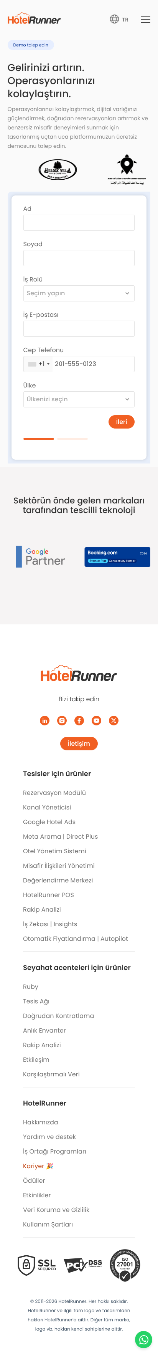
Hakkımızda (40, 1122)
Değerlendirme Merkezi (58, 880)
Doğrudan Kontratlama (58, 1015)
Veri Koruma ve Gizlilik (56, 1209)
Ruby (30, 986)
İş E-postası (41, 314)
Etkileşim (36, 1059)
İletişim (79, 743)
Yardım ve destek (49, 1136)
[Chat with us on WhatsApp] (143, 1339)
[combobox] (79, 293)
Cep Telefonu (43, 350)
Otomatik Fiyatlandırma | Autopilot (75, 938)
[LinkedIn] (44, 720)
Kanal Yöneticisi (47, 807)
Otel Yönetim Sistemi (54, 851)
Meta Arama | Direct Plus (60, 836)
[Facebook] (79, 720)
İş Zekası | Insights (50, 924)
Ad (27, 208)
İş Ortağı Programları (54, 1151)
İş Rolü (33, 279)
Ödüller (34, 1180)
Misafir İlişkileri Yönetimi (59, 865)
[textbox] (72, 293)
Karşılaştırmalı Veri (51, 1074)
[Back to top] (143, 1318)
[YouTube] (96, 720)
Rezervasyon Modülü (54, 792)
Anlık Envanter (44, 1030)
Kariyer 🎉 (38, 1166)
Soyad (33, 244)
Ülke (29, 385)
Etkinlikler (37, 1195)
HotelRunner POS (48, 895)
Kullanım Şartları (48, 1224)
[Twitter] (113, 720)
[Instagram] (62, 720)
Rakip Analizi (42, 909)
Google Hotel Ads (49, 822)
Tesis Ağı (36, 1001)
